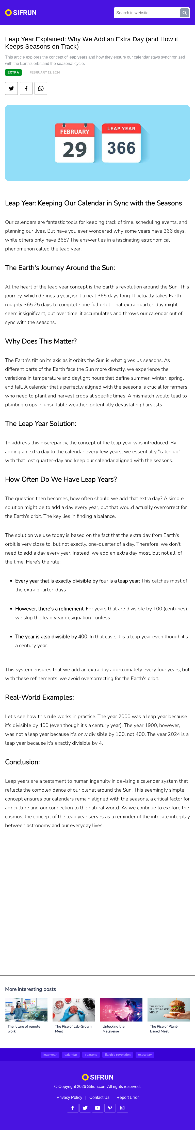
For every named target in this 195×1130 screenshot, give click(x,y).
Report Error (128, 1097)
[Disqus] (97, 911)
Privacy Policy (69, 1097)
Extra (13, 72)
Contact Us (99, 1097)
